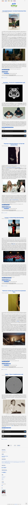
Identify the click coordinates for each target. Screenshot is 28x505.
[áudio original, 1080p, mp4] (5, 69)
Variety (11, 199)
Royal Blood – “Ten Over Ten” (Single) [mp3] (7, 127)
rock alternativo (17, 462)
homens (14, 0)
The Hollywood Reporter (15, 199)
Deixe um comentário (4, 77)
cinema (8, 461)
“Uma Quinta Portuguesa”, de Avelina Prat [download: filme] (14, 11)
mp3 (6, 462)
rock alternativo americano (21, 462)
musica (7, 462)
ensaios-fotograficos (19, 461)
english (10, 363)
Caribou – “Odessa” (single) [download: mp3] (14, 374)
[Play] (25, 131)
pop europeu (10, 462)
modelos (4, 462)
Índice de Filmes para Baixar (5, 456)
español (7, 363)
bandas (6, 461)
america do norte (4, 461)
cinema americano (11, 461)
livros (11, 0)
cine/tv (6, 0)
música (3, 0)
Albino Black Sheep (3, 476)
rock (14, 462)
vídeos (9, 0)
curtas (17, 461)
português (3, 363)
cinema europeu (15, 461)
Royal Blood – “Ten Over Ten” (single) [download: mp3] (14, 82)
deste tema (16, 504)
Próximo (19, 445)
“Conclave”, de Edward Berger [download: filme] (14, 217)
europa (3, 462)
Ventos (14, 6)
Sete (14, 4)
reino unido (13, 462)
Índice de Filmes (7, 73)
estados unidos (23, 461)
